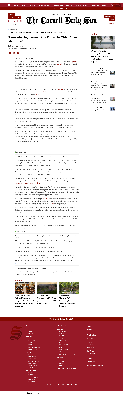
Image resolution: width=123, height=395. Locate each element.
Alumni (89, 330)
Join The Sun (91, 335)
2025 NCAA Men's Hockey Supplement (69, 353)
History (90, 358)
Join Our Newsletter (14, 18)
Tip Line (11, 14)
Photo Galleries (62, 361)
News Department (16, 46)
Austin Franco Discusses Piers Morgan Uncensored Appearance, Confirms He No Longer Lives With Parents (99, 85)
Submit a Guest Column (95, 365)
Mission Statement (93, 353)
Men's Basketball (32, 360)
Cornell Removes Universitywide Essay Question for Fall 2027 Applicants (47, 299)
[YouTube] (21, 21)
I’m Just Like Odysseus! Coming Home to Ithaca (99, 109)
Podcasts (61, 363)
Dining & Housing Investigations (67, 338)
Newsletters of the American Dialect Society (30, 183)
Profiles (30, 372)
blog (37, 94)
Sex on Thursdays (63, 344)
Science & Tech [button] (58, 5)
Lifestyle (60, 329)
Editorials (30, 344)
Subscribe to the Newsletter (66, 368)
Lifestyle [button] (69, 5)
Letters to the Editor (33, 346)
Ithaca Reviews (62, 331)
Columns (30, 342)
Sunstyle (91, 344)
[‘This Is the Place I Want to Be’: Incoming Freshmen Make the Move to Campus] (69, 288)
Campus (30, 331)
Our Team (90, 351)
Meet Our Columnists (33, 349)
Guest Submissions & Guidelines (36, 338)
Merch (90, 342)
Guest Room (31, 340)
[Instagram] (17, 21)
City (29, 328)
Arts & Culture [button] (44, 5)
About (89, 326)
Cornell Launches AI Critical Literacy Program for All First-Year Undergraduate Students (25, 300)
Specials (60, 347)
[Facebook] (8, 21)
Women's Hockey (32, 358)
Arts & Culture (31, 370)
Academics (61, 337)
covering (61, 89)
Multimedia (60, 358)
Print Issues (92, 341)
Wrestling (30, 367)
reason (51, 203)
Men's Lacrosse (32, 363)
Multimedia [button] (95, 5)
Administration (32, 330)
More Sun (90, 338)
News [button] (16, 5)
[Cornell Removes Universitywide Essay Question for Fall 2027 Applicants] (47, 288)
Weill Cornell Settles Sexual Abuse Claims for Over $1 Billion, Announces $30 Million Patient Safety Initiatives (99, 98)
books (45, 198)
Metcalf (59, 64)
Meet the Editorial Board (95, 355)
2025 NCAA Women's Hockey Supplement (69, 354)
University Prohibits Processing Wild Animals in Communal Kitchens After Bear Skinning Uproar (99, 72)
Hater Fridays (31, 379)
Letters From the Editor (34, 347)
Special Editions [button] (82, 5)
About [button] (104, 5)
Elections (30, 333)
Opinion (29, 336)
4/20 (60, 351)
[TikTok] (14, 21)
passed (74, 61)
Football (30, 354)
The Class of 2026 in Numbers (61, 9)
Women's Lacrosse (33, 365)
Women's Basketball (33, 361)
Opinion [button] (24, 5)
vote (45, 169)
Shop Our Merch (109, 16)
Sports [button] (32, 5)
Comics (60, 360)
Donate (112, 20)
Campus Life (62, 335)
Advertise (111, 23)
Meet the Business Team (95, 357)
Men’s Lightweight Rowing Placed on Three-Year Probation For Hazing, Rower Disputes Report (102, 56)
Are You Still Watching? (34, 377)
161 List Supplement (64, 349)
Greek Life (61, 333)
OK (24, 203)
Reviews (30, 374)
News (28, 326)
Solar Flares (31, 376)
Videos (60, 365)
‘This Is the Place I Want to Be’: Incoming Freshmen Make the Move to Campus (68, 300)
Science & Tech (62, 326)
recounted (42, 92)
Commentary (31, 381)
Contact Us (91, 362)
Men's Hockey (32, 356)
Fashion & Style (62, 340)
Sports (28, 352)
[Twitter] (11, 21)
